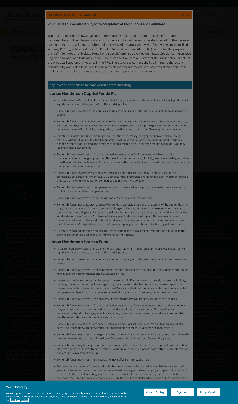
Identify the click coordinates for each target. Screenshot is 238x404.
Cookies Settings (155, 392)
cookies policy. (19, 400)
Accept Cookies (208, 392)
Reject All (182, 392)
